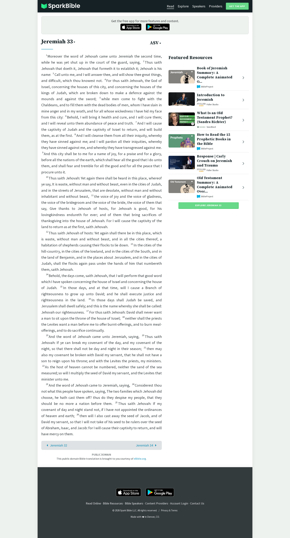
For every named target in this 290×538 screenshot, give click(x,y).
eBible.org (140, 458)
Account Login (179, 503)
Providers (215, 6)
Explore (183, 6)
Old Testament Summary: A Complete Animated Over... (214, 185)
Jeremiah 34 (144, 445)
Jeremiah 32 (58, 445)
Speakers (198, 6)
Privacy (164, 510)
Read (170, 6)
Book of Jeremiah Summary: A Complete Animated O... (214, 75)
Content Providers (156, 503)
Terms (174, 510)
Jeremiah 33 (57, 41)
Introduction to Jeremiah (211, 97)
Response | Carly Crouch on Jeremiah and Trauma (214, 161)
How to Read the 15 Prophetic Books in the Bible (214, 139)
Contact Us (197, 503)
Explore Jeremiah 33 (208, 205)
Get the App (237, 6)
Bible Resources (113, 503)
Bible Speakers (134, 503)
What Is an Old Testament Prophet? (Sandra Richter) (214, 117)
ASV (154, 43)
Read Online (93, 503)
